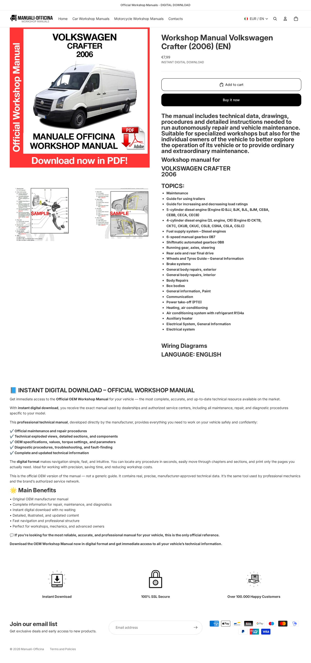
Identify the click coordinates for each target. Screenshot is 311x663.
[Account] (285, 18)
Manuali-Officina (32, 649)
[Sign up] (195, 627)
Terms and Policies (63, 649)
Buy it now (231, 100)
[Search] (275, 18)
